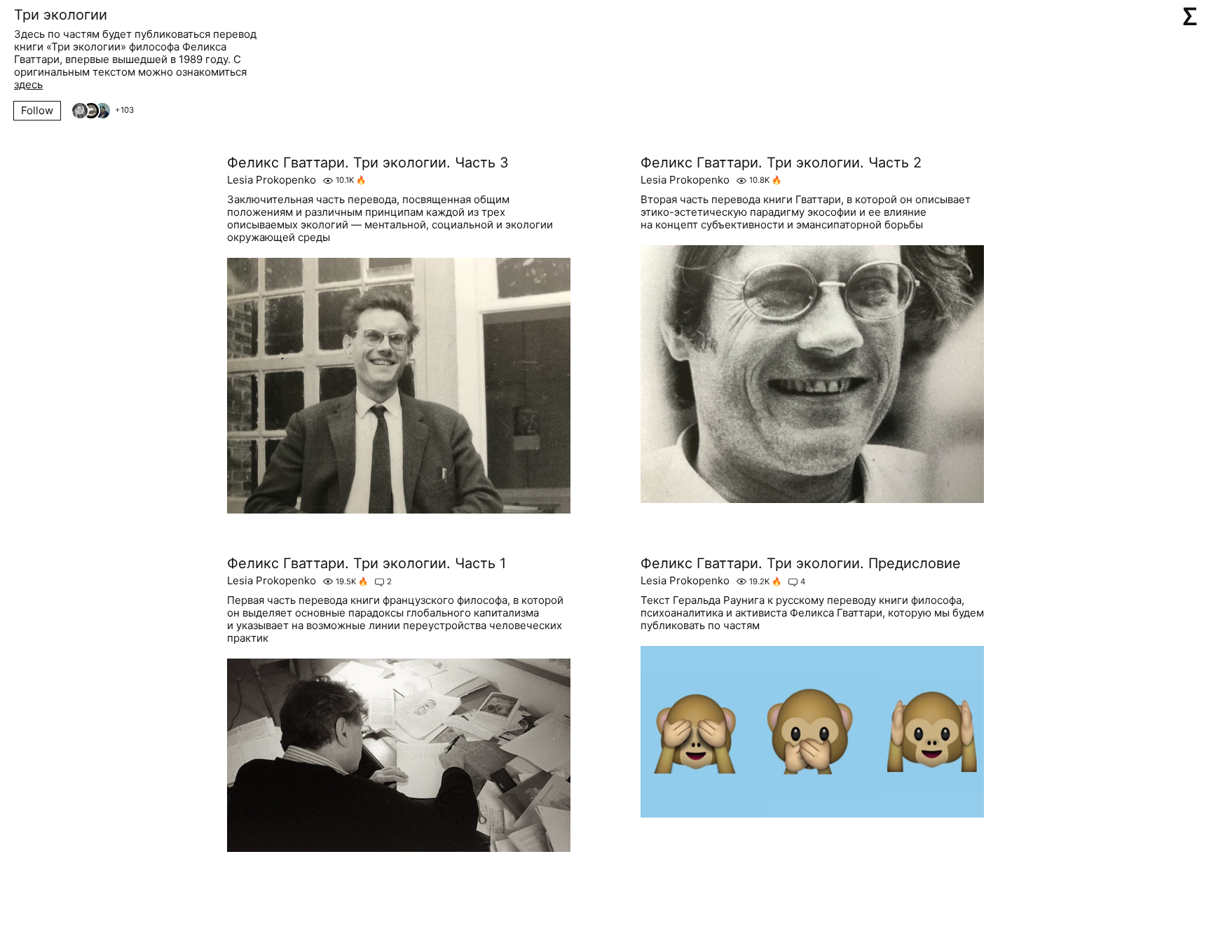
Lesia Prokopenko (271, 180)
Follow (37, 110)
